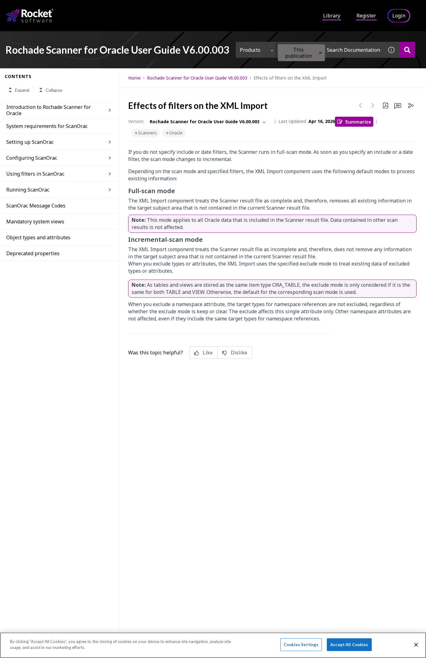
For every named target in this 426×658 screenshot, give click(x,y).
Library (331, 15)
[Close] (416, 644)
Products (250, 49)
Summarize (358, 121)
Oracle (175, 133)
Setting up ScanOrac (30, 142)
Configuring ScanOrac (31, 157)
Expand (22, 90)
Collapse (54, 90)
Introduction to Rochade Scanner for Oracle (48, 110)
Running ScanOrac (27, 189)
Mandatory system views (35, 221)
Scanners (147, 133)
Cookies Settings (301, 644)
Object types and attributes (38, 237)
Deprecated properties (33, 253)
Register (366, 15)
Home (134, 77)
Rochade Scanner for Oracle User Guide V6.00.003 (197, 77)
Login (398, 15)
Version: (136, 121)
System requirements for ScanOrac (47, 126)
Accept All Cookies (349, 644)
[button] (320, 53)
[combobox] (330, 50)
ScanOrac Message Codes (35, 205)
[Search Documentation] (407, 50)
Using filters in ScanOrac (35, 173)
